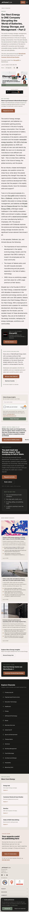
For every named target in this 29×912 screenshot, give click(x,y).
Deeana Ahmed (12, 206)
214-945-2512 (10, 414)
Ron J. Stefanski (6, 198)
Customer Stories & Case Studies (10, 57)
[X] (4, 875)
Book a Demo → (4, 872)
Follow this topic (14, 419)
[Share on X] (14, 68)
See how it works (10, 381)
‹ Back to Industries (5, 8)
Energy (3, 11)
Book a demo (8, 482)
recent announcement (19, 217)
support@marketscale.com (9, 416)
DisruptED (16, 60)
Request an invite (8, 110)
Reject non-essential (20, 908)
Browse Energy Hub (8, 655)
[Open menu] (27, 2)
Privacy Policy (14, 905)
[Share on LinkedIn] (17, 68)
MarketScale (22, 53)
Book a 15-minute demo (11, 854)
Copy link (9, 67)
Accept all (7, 908)
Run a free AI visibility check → (12, 439)
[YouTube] (7, 875)
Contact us (3, 871)
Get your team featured (11, 376)
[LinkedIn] (2, 875)
